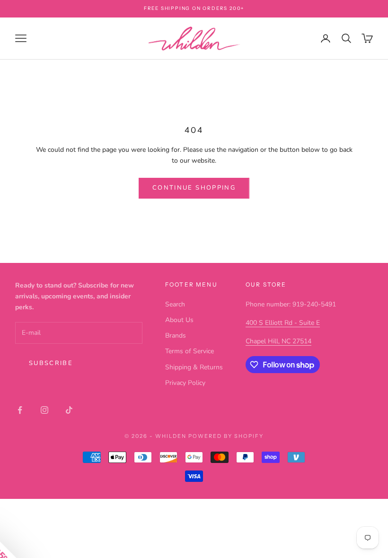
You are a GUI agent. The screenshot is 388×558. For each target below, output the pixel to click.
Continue (286, 357)
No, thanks (286, 418)
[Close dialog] (366, 182)
